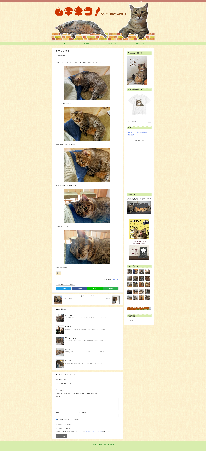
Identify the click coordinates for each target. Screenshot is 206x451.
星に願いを (68, 326)
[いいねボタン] (57, 273)
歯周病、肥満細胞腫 (142, 132)
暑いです (67, 349)
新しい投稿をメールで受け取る (63, 428)
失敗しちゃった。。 (70, 338)
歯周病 (130, 132)
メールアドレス (83, 412)
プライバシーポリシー (144, 1)
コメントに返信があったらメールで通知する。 (68, 419)
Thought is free (112, 447)
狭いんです (68, 360)
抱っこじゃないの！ (70, 315)
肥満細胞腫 (131, 135)
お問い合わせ (134, 1)
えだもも (115, 279)
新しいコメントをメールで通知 (63, 424)
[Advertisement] (139, 165)
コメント (58, 396)
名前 (57, 412)
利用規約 (100, 431)
